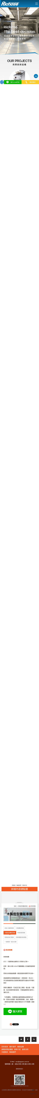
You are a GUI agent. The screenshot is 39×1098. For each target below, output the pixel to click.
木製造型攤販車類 (10, 932)
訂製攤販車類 (20, 928)
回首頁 (14, 885)
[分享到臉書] (27, 1039)
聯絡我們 (18, 885)
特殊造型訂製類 (9, 937)
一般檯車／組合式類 (10, 942)
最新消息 (25, 1049)
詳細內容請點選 (19, 889)
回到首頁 (5, 1047)
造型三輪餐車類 (9, 928)
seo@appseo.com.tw (22, 1061)
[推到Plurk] (11, 1024)
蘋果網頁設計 (19, 1069)
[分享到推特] (21, 1039)
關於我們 (12, 1047)
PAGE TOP (33, 1094)
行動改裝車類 (21, 932)
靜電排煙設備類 (7, 1049)
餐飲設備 (20, 1047)
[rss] (34, 1039)
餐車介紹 (17, 1049)
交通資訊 (5, 1052)
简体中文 (24, 885)
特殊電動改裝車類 (21, 937)
